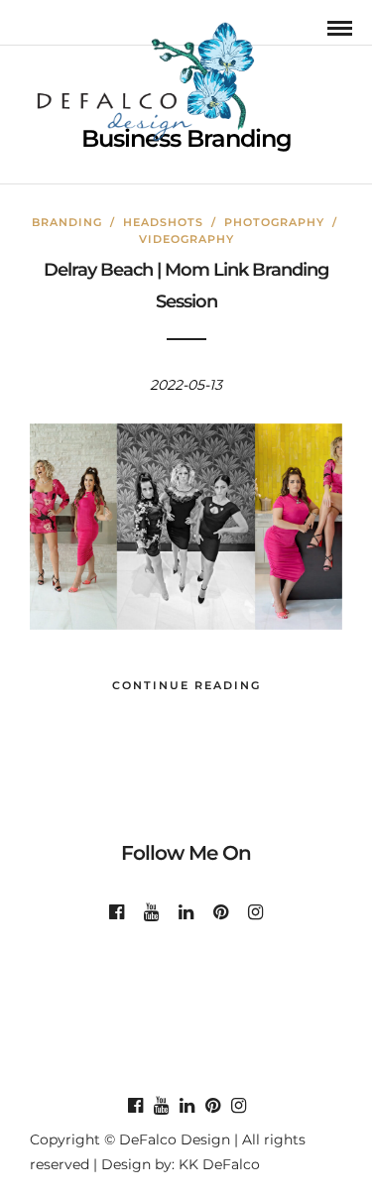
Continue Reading (186, 685)
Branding (67, 222)
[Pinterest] (220, 912)
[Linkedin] (186, 912)
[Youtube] (151, 912)
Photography (274, 222)
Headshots (163, 222)
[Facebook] (116, 912)
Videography (186, 239)
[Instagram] (255, 912)
